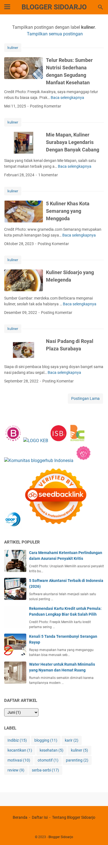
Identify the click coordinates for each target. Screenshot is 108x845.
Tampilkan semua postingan (55, 33)
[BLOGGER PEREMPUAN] (13, 440)
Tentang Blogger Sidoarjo (73, 817)
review (15, 770)
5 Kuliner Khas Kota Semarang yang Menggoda (67, 211)
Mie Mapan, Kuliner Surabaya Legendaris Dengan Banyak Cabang (72, 142)
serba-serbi (45, 770)
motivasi (18, 760)
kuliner (12, 48)
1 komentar (48, 175)
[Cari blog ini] (100, 7)
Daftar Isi (40, 817)
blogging (45, 740)
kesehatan (51, 750)
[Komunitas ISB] (58, 440)
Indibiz (17, 740)
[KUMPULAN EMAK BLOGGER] (35, 440)
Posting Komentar (45, 106)
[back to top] (96, 832)
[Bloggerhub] (38, 460)
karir (71, 740)
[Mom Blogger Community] (83, 460)
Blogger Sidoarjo (54, 7)
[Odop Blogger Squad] (46, 527)
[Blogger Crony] (77, 440)
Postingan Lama (85, 398)
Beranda (20, 817)
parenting (77, 760)
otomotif (48, 760)
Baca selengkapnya (67, 97)
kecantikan (19, 750)
